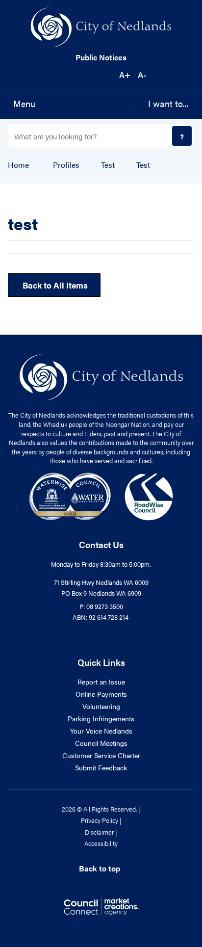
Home (18, 165)
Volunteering (101, 706)
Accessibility (101, 843)
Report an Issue (101, 681)
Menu (24, 103)
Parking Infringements (101, 718)
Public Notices (101, 57)
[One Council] (101, 495)
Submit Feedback (101, 767)
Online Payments (101, 694)
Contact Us (101, 544)
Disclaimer (99, 832)
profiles (66, 165)
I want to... (168, 103)
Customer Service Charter (101, 755)
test (108, 165)
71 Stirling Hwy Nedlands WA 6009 (101, 582)
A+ (124, 74)
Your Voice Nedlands (101, 731)
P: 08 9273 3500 (101, 606)
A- (142, 74)
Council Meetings (101, 743)
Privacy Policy (99, 820)
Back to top (99, 868)
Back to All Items (54, 285)
